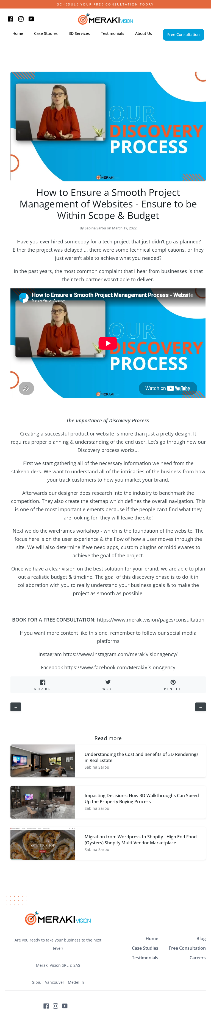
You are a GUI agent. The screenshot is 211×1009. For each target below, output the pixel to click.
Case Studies (145, 948)
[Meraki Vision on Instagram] (55, 1006)
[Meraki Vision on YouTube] (65, 1006)
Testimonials (145, 958)
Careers (198, 958)
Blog (201, 938)
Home (152, 938)
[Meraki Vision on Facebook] (46, 1006)
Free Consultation (187, 948)
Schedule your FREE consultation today (105, 4)
